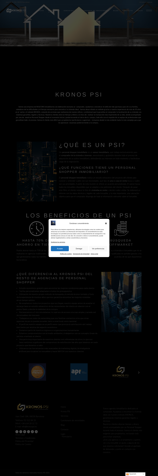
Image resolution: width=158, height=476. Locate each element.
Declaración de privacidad (81, 254)
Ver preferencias (98, 249)
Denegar (79, 249)
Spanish (132, 474)
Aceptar (60, 249)
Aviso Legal (94, 254)
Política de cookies (66, 254)
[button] (106, 223)
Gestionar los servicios (58, 242)
